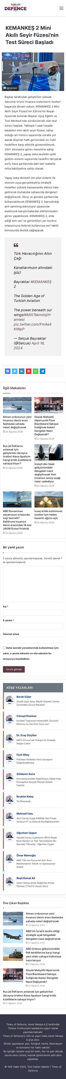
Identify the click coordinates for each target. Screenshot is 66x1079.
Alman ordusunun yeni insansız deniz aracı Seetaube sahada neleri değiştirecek (44, 917)
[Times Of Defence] (16, 8)
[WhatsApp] (35, 371)
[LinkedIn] (21, 371)
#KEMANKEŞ (41, 282)
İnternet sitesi (11, 634)
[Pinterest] (28, 371)
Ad (5, 606)
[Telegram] (42, 371)
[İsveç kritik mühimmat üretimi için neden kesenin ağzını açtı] (48, 499)
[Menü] (61, 9)
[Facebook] (7, 371)
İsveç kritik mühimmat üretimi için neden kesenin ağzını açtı (48, 515)
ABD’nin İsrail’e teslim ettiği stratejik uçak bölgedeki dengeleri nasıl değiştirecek (43, 935)
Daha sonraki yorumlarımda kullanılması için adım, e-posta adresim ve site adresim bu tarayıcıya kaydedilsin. (30, 653)
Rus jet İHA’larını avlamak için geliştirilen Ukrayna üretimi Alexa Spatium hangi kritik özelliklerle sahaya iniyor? (29, 995)
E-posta (8, 620)
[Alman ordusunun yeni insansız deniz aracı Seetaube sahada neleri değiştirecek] (17, 405)
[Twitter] (14, 371)
